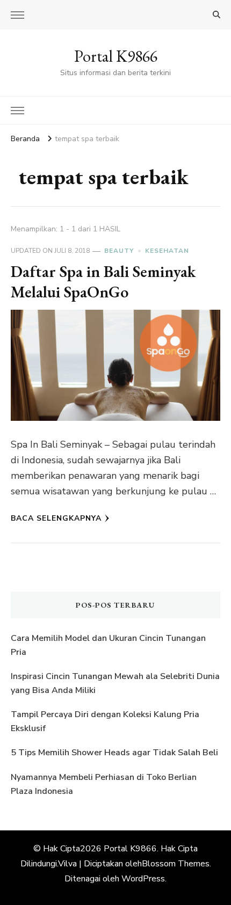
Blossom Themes (176, 864)
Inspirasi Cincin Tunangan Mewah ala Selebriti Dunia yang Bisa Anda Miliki (115, 683)
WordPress (143, 879)
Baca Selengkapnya (56, 518)
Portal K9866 (115, 56)
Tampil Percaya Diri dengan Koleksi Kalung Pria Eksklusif (105, 721)
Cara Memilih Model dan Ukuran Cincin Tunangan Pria (108, 645)
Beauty (119, 250)
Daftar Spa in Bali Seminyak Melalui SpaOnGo (103, 281)
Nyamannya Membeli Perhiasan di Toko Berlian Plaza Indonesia (104, 784)
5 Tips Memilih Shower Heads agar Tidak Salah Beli (114, 752)
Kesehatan (167, 250)
